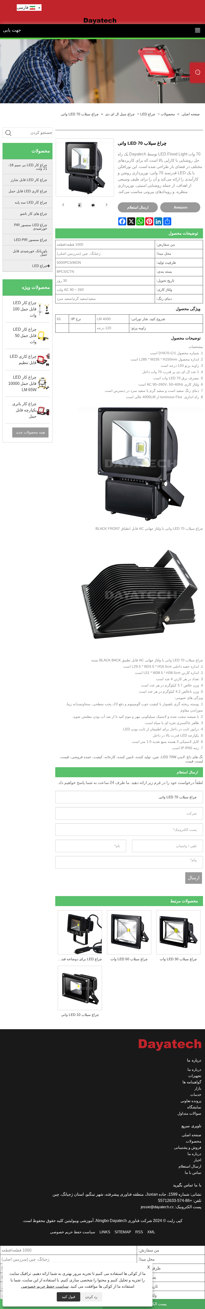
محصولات (168, 114)
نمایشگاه (194, 1107)
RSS (139, 1232)
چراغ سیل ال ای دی (120, 114)
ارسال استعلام (137, 207)
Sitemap (122, 1232)
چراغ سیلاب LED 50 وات (129, 959)
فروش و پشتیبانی (187, 1147)
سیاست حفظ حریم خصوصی (44, 1286)
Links (105, 1232)
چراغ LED (147, 114)
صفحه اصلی (191, 114)
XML (151, 1232)
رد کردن (91, 1297)
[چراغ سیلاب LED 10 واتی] (79, 986)
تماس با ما (193, 1172)
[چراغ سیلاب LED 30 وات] (178, 931)
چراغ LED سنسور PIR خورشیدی (30, 226)
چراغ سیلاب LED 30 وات (178, 959)
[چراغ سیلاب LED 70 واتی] (79, 205)
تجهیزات (194, 1076)
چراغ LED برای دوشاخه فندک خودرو (78, 959)
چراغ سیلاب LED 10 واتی (80, 1015)
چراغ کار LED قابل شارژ (29, 180)
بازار (197, 1088)
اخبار (197, 1160)
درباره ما (194, 1069)
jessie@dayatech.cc (157, 1207)
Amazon (181, 207)
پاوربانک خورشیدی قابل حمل (30, 252)
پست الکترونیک (153, 1304)
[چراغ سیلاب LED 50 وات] (129, 931)
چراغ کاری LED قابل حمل (27, 191)
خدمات (195, 1094)
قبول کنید (68, 1297)
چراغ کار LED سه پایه (31, 202)
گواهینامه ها (191, 1082)
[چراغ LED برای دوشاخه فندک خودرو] (79, 931)
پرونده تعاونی (190, 1101)
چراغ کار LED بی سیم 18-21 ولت (27, 166)
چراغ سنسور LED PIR (30, 240)
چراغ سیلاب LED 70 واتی (80, 114)
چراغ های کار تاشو (33, 214)
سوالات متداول (189, 1113)
